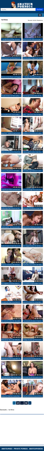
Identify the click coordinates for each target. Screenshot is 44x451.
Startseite (3, 410)
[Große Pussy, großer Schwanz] (11, 30)
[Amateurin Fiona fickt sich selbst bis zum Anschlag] (33, 124)
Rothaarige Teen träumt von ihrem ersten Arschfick (16, 208)
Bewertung (40, 20)
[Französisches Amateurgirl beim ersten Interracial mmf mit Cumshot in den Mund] (33, 349)
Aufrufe (35, 20)
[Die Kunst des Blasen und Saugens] (11, 68)
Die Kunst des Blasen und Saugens (11, 77)
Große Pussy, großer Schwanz (11, 39)
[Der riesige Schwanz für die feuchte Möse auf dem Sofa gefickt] (33, 237)
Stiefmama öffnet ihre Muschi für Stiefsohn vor (15, 152)
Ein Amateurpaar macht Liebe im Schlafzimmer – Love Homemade (20, 114)
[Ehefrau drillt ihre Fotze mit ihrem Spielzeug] (33, 387)
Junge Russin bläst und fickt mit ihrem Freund (14, 189)
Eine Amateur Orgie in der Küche (32, 58)
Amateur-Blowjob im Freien (33, 77)
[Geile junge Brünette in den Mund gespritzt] (33, 143)
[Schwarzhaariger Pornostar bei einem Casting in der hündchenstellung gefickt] (33, 180)
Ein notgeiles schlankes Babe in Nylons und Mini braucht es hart (19, 283)
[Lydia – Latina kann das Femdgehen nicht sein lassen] (33, 105)
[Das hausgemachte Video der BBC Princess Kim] (33, 86)
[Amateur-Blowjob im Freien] (33, 68)
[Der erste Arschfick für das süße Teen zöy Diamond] (11, 312)
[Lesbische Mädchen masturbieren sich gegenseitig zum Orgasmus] (11, 387)
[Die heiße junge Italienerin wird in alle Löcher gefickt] (33, 162)
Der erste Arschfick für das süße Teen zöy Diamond (16, 321)
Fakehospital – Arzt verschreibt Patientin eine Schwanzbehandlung (21, 227)
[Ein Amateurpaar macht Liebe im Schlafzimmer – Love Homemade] (11, 105)
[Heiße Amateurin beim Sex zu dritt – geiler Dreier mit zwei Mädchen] (11, 237)
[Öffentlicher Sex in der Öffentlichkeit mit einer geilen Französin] (11, 330)
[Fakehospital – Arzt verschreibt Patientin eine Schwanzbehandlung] (11, 218)
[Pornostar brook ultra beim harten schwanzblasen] (33, 368)
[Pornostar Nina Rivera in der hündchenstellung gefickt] (33, 199)
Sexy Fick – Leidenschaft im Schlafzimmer (13, 133)
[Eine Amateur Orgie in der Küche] (33, 49)
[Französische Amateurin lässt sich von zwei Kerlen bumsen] (33, 312)
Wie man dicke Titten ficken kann (11, 377)
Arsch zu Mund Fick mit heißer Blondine (13, 171)
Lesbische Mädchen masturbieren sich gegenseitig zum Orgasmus (20, 396)
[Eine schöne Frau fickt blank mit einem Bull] (11, 49)
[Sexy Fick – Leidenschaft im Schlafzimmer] (11, 124)
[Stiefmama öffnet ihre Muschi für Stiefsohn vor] (11, 143)
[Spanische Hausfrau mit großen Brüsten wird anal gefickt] (33, 293)
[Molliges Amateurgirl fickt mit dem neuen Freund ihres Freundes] (33, 330)
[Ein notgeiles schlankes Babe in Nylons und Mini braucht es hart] (11, 274)
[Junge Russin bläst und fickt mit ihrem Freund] (11, 180)
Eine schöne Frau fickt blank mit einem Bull (13, 58)
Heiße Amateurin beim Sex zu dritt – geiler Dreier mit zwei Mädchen (21, 246)
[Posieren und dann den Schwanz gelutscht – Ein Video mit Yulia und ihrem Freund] (11, 255)
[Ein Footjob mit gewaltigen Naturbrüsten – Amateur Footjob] (33, 274)
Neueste (30, 20)
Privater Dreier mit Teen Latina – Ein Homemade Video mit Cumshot (21, 96)
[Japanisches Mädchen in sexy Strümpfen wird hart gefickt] (33, 218)
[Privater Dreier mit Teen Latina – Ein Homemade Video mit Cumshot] (11, 86)
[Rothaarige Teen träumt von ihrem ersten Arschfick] (11, 199)
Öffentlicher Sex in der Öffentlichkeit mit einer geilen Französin (19, 340)
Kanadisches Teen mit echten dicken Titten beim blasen (17, 302)
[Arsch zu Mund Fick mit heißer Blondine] (11, 162)
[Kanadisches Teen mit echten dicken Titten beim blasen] (11, 293)
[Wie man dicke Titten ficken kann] (11, 368)
